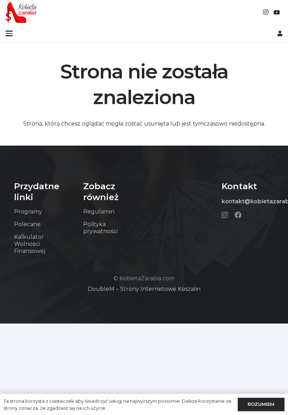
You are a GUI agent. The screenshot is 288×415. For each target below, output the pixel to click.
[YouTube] (276, 12)
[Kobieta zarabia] (21, 12)
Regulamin (98, 211)
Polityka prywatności (100, 228)
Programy (28, 211)
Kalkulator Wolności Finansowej (29, 244)
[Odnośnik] (279, 33)
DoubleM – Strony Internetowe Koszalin (144, 289)
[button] (9, 33)
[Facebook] (238, 214)
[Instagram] (265, 12)
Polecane (27, 224)
